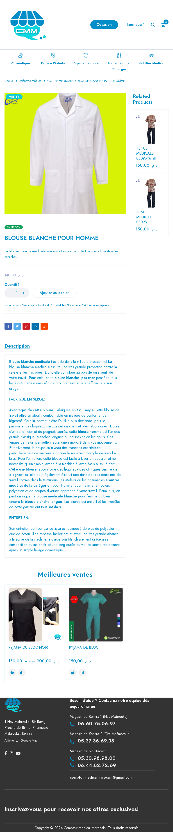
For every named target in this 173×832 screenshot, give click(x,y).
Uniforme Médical (30, 81)
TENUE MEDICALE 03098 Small (146, 153)
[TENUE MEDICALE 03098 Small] (150, 129)
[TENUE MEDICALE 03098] (150, 193)
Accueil (9, 81)
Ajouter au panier (54, 292)
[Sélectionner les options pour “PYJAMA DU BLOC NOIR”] (12, 672)
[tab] (17, 346)
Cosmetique (20, 63)
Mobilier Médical (151, 63)
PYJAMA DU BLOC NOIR (28, 647)
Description (17, 346)
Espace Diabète (53, 63)
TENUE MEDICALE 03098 (145, 217)
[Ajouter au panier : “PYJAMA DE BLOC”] (73, 672)
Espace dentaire (86, 63)
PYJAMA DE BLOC (83, 647)
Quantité (12, 284)
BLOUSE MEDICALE (60, 81)
